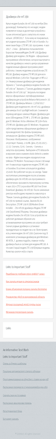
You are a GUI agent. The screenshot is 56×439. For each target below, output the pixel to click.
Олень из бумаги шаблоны (14, 364)
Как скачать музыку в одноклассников (22, 281)
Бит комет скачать (11, 419)
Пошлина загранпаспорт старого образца (21, 371)
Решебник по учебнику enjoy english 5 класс (25, 274)
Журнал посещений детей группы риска (23, 304)
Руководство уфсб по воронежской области (25, 297)
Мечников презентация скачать (19, 312)
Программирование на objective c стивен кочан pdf (26, 379)
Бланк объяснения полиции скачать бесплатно (26, 289)
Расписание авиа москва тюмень (17, 403)
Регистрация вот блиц (12, 411)
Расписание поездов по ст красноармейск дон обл (25, 387)
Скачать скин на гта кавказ (14, 395)
